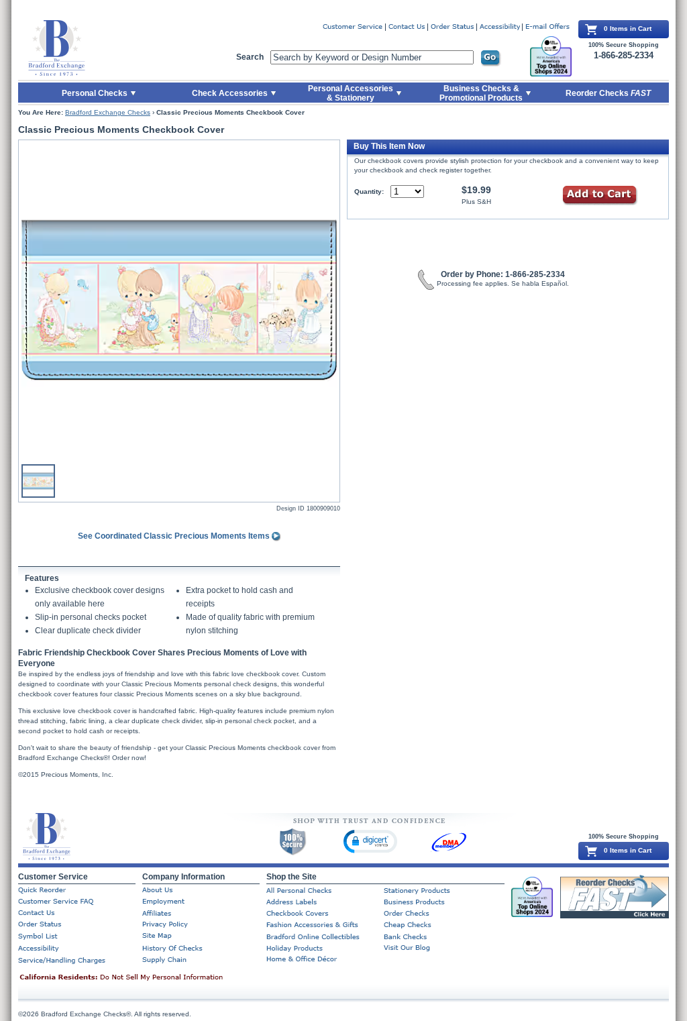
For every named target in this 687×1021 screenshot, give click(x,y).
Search (250, 57)
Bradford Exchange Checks (107, 112)
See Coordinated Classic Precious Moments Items (175, 536)
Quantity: (369, 191)
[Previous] (28, 299)
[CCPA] (142, 978)
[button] (370, 841)
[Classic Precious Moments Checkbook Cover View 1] (179, 300)
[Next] (330, 299)
